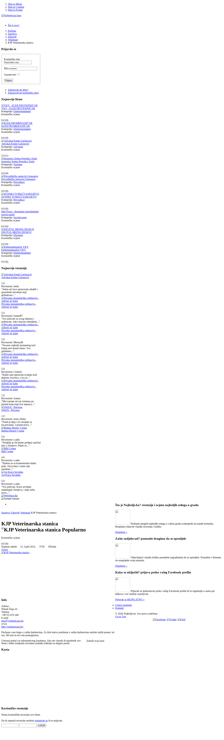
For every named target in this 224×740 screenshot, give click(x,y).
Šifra (6, 68)
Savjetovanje (20, 217)
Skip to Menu (15, 4)
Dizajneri (18, 235)
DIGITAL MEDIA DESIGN (16, 232)
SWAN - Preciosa (10, 410)
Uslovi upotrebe (123, 605)
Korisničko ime (12, 59)
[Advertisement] (26, 574)
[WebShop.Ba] (9, 495)
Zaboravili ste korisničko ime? (23, 92)
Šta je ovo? (13, 25)
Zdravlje (15, 512)
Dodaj (53, 546)
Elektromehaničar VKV (13, 250)
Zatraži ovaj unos (95, 640)
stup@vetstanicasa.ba (12, 620)
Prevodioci (19, 182)
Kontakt (119, 608)
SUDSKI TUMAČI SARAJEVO (19, 196)
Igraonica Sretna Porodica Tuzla (17, 161)
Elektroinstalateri (22, 111)
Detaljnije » (121, 532)
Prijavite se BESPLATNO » (129, 599)
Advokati (18, 146)
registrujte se (41, 720)
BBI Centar (7, 451)
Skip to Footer (15, 10)
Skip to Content (16, 7)
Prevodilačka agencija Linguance (18, 179)
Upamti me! (10, 74)
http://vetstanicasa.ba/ (12, 626)
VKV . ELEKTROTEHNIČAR (18, 108)
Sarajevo (5, 512)
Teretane (17, 164)
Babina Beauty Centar (12, 430)
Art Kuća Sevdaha (10, 475)
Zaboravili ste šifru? (18, 89)
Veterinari (25, 512)
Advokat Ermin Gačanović (15, 143)
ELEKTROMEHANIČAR (15, 126)
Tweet (4, 549)
